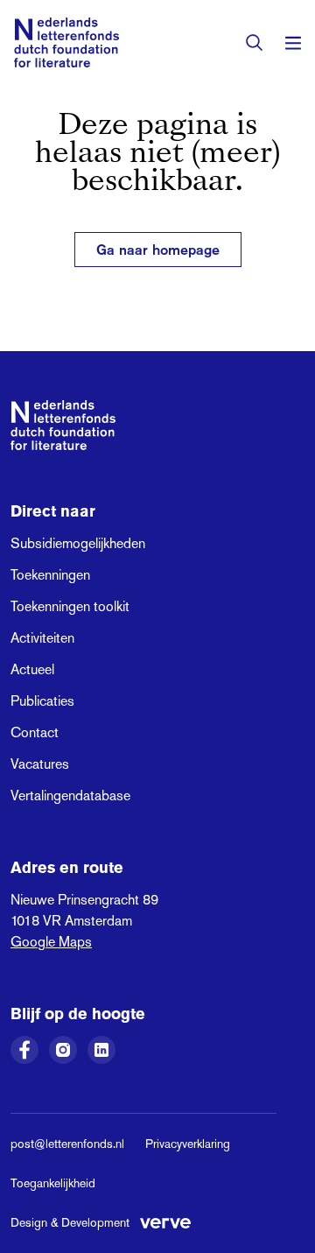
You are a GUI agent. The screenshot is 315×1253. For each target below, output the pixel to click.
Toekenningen (50, 575)
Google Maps (51, 942)
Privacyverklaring (187, 1143)
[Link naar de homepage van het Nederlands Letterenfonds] (66, 42)
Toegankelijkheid (52, 1183)
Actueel (32, 669)
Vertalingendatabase (70, 795)
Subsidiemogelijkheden (77, 543)
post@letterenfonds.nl (67, 1143)
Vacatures (39, 764)
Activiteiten (42, 638)
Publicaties (42, 701)
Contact (34, 732)
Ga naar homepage (158, 249)
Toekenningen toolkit (70, 606)
